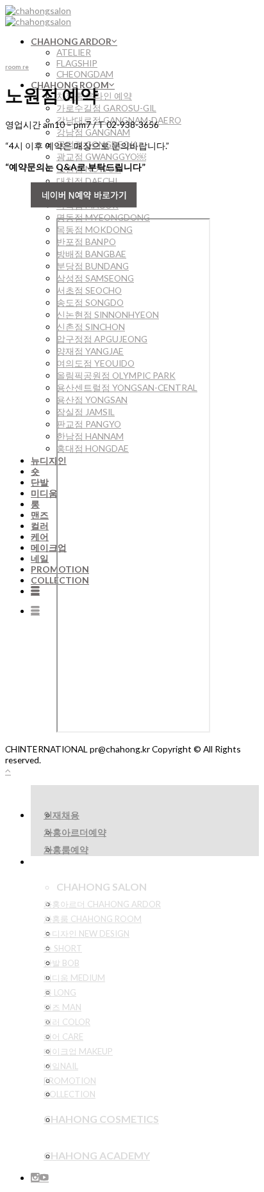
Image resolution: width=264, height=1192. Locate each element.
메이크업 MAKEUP (78, 1051)
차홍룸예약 (66, 849)
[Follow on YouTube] (44, 1177)
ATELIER (73, 52)
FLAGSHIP (76, 63)
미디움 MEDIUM (74, 978)
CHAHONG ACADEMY (97, 1155)
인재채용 (61, 814)
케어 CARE (63, 1036)
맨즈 (40, 514)
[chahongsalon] (38, 16)
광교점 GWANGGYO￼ (101, 156)
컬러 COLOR (67, 1022)
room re (17, 66)
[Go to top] (8, 770)
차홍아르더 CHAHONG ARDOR (102, 904)
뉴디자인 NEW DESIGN (86, 933)
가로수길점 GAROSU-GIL (106, 107)
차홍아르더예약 (75, 832)
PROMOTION (70, 1081)
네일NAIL (61, 1066)
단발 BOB (61, 963)
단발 (40, 482)
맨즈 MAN (62, 1007)
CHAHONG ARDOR (71, 41)
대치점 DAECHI (86, 180)
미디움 (44, 493)
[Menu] (35, 590)
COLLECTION (69, 1094)
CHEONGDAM (84, 73)
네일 (40, 558)
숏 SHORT (63, 948)
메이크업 (49, 547)
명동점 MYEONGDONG (103, 217)
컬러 (40, 525)
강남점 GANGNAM (93, 132)
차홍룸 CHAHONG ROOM (93, 919)
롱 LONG (60, 992)
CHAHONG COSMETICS (101, 1119)
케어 (40, 536)
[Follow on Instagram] (35, 1177)
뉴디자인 (49, 460)
